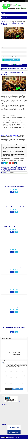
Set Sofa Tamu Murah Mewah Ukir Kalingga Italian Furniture (14, 267)
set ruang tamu (14, 168)
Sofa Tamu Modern (23, 169)
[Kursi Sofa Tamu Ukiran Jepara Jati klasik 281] (14, 204)
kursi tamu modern (21, 167)
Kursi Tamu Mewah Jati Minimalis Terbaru (14, 287)
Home (2, 21)
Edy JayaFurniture (17, 437)
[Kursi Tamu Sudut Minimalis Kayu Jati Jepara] (14, 184)
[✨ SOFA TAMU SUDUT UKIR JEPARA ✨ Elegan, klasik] (5, 377)
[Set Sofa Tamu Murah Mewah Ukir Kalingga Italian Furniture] (14, 265)
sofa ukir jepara (8, 170)
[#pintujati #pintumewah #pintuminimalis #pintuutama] (11, 383)
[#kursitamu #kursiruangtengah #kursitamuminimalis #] (17, 383)
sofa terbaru (3, 170)
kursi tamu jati (13, 166)
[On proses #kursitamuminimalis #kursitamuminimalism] (17, 377)
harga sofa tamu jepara (7, 166)
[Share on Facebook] (2, 163)
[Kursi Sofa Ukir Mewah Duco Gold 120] (14, 244)
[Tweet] (4, 163)
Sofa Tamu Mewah (16, 169)
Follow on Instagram (18, 388)
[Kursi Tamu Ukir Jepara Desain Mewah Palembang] (14, 325)
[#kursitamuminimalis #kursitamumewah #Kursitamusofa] (11, 377)
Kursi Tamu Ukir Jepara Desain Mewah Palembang (14, 327)
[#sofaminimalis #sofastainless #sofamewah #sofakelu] (5, 383)
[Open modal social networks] (15, 163)
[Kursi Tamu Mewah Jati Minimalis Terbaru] (14, 285)
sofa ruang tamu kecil (9, 169)
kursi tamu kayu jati (19, 166)
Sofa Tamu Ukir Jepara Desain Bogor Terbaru (14, 226)
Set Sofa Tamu (6, 21)
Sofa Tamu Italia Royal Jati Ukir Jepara (14, 352)
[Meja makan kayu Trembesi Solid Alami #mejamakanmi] (5, 371)
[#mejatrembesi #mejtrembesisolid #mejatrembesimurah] (17, 371)
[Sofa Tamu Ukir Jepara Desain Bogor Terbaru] (14, 224)
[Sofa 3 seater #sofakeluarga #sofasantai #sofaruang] (23, 377)
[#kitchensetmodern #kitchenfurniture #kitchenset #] (23, 383)
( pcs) (6, 1)
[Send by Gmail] (13, 163)
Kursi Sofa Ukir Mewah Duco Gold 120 (14, 246)
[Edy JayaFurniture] (14, 9)
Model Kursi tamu (8, 168)
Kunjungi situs (21, 401)
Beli (17, 191)
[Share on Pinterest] (10, 163)
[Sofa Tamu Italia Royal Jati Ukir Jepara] (14, 346)
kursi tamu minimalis (13, 167)
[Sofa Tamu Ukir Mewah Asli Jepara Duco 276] (14, 305)
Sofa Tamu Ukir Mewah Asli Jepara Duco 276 (14, 307)
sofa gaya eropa (20, 168)
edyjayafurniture (4, 437)
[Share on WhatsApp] (7, 163)
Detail (12, 191)
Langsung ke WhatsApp (11, 60)
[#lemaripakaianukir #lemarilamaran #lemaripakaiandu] (23, 371)
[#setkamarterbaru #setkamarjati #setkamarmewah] (11, 371)
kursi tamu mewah (6, 167)
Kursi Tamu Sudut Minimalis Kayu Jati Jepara (14, 186)
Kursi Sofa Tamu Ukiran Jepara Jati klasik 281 (14, 206)
